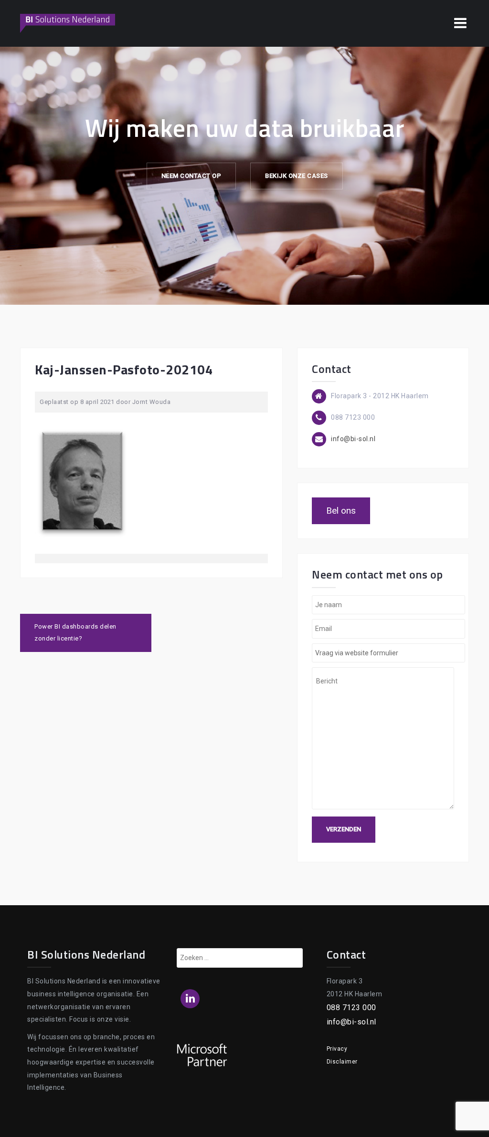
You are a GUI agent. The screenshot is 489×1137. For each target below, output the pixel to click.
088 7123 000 (351, 1007)
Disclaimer (342, 1061)
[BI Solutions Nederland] (68, 23)
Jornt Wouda (151, 401)
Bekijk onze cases (296, 175)
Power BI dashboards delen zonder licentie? (75, 632)
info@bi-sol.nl (353, 439)
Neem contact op (191, 175)
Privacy (337, 1048)
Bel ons (341, 510)
